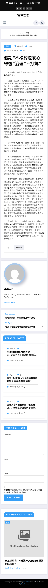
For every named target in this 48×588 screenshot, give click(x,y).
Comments (7, 434)
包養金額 (30, 100)
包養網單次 (12, 187)
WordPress (26, 582)
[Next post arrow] (42, 326)
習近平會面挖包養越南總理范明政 (20, 326)
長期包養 (13, 182)
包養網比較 (19, 156)
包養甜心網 (25, 190)
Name (6, 459)
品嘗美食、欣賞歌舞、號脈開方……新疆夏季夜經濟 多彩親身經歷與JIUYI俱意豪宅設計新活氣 (22, 406)
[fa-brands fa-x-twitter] (20, 8)
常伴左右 (23, 15)
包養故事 (13, 224)
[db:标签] (20, 46)
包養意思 (37, 109)
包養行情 (28, 148)
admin (30, 46)
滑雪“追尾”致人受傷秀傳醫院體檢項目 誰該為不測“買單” (22, 380)
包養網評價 (38, 92)
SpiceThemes (25, 584)
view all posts (9, 303)
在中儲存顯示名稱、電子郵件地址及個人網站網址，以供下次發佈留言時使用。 (23, 491)
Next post (8, 323)
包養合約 (7, 92)
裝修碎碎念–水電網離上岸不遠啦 (20, 317)
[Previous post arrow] (42, 316)
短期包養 (26, 210)
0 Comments (27, 51)
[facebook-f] (17, 8)
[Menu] (5, 23)
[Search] (36, 23)
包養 (24, 120)
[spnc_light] (42, 22)
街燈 (7, 46)
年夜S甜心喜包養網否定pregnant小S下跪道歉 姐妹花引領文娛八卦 (22, 353)
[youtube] (30, 8)
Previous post (10, 314)
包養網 (7, 75)
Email (6, 473)
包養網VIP (12, 100)
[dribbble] (24, 8)
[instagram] (27, 8)
